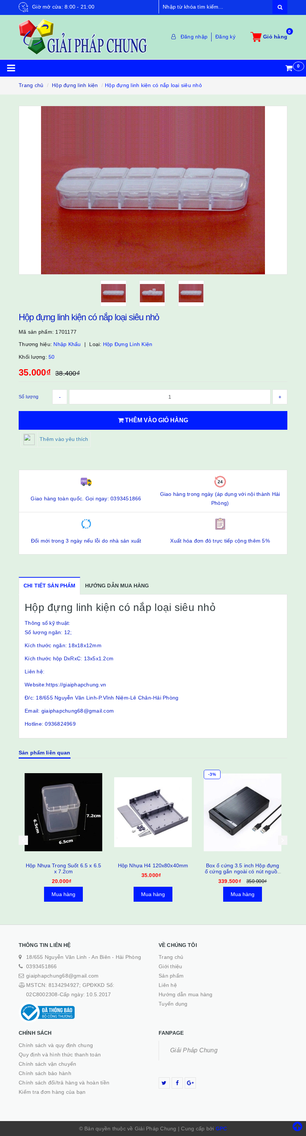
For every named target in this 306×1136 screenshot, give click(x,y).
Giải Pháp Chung (194, 1050)
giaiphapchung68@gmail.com (62, 976)
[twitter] (164, 1083)
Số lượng (28, 396)
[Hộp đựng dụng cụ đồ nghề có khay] (242, 812)
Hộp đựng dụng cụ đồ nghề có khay (243, 868)
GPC (221, 1129)
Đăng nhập (194, 37)
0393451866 (41, 966)
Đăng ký (225, 37)
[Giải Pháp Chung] (83, 37)
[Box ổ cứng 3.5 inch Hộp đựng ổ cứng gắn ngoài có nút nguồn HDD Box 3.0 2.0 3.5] (153, 812)
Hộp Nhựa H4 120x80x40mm (63, 865)
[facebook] (177, 1083)
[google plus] (190, 1083)
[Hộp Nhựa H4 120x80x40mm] (63, 812)
